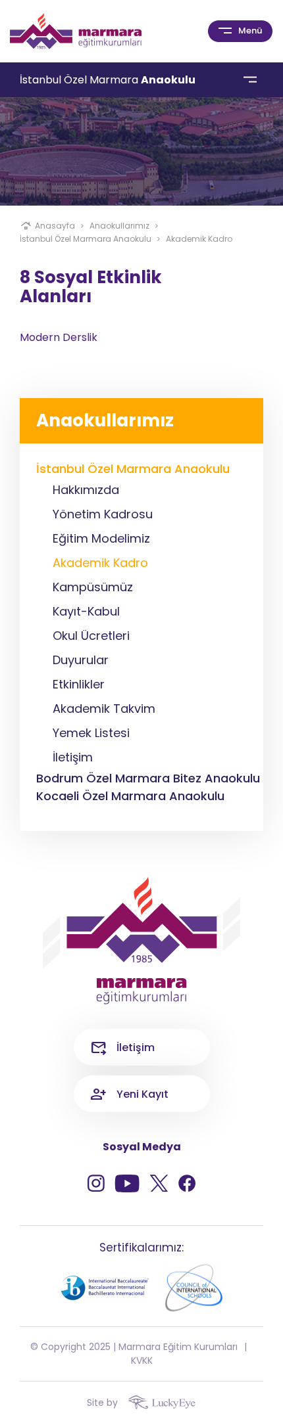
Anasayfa (55, 225)
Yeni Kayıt (142, 1094)
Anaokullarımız (119, 225)
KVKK (142, 1360)
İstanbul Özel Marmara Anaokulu (85, 238)
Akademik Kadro (199, 238)
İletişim (135, 1047)
